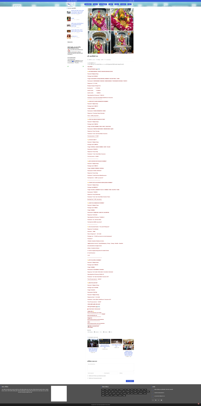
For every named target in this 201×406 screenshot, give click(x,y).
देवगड (116, 391)
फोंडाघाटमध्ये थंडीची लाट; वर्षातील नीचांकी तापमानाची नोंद (105, 346)
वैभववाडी (135, 393)
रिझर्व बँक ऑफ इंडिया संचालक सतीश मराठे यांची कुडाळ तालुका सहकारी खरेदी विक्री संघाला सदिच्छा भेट (77, 12)
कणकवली (121, 389)
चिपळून (103, 391)
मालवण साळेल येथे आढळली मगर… (116, 345)
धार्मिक (124, 391)
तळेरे (109, 391)
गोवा (145, 389)
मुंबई (110, 393)
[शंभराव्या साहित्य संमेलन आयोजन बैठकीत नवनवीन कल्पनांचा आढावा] (69, 31)
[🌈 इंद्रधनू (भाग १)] (69, 37)
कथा (125, 389)
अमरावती (107, 389)
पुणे (138, 391)
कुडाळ (132, 389)
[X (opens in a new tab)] (129, 0)
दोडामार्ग (120, 391)
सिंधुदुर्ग (124, 395)
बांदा (141, 391)
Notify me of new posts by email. (95, 378)
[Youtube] (161, 400)
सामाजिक (115, 395)
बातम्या (102, 59)
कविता (128, 389)
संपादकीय (107, 395)
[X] (153, 400)
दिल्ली (112, 391)
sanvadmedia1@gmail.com (159, 396)
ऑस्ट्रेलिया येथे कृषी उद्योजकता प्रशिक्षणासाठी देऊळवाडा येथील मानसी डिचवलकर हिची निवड (128, 353)
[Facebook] (156, 400)
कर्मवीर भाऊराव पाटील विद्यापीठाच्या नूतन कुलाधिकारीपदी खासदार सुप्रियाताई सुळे (77, 25)
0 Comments (108, 59)
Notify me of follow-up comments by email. (97, 375)
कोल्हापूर (98, 59)
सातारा (111, 395)
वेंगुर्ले (132, 393)
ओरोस (117, 389)
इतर (114, 389)
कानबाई (72, 18)
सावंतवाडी (120, 395)
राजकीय (118, 393)
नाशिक (135, 391)
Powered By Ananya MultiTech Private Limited (103, 404)
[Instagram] (158, 400)
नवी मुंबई (127, 391)
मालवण (103, 393)
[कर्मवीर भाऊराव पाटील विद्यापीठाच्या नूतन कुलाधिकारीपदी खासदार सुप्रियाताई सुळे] (69, 25)
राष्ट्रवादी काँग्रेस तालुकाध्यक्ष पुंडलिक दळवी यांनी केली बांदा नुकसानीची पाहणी (92, 350)
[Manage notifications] (198, 404)
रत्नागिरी (114, 393)
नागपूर (132, 391)
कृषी (135, 389)
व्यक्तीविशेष (140, 393)
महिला (148, 391)
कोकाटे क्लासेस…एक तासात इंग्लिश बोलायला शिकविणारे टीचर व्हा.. (74, 47)
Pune (103, 389)
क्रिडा (142, 389)
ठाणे (106, 391)
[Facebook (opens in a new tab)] (131, 0)
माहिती (107, 393)
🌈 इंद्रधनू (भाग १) (74, 36)
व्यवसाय (145, 393)
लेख (121, 393)
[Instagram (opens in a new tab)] (132, 0)
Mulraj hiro (70, 42)
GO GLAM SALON (71, 57)
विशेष (128, 393)
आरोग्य (111, 389)
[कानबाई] (69, 19)
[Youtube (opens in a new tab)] (133, 0)
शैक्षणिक (103, 395)
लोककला (124, 393)
